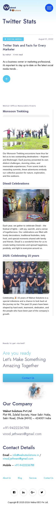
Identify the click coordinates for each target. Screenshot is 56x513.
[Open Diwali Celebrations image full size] (26, 206)
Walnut (8, 54)
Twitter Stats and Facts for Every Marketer (24, 47)
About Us (7, 477)
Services (32, 477)
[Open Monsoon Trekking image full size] (26, 134)
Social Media (14, 39)
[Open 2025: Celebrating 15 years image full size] (26, 278)
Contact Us (28, 378)
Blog (20, 477)
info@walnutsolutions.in (26, 455)
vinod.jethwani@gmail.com (22, 433)
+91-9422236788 (16, 427)
